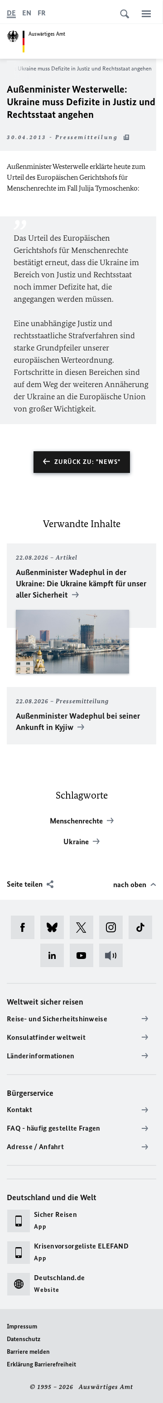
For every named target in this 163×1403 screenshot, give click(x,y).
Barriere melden (28, 1352)
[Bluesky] (55, 927)
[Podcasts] (114, 955)
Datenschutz (23, 1339)
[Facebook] (25, 927)
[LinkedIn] (55, 955)
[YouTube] (84, 955)
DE (11, 13)
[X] (84, 927)
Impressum (22, 1326)
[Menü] (146, 13)
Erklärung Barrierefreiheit (41, 1364)
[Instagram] (114, 927)
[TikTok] (143, 927)
